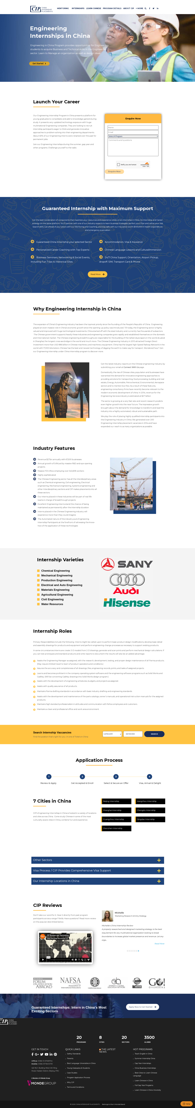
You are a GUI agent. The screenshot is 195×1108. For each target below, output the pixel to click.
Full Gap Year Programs (144, 1085)
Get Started (38, 63)
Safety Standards (73, 1054)
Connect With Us (131, 367)
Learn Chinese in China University (148, 1090)
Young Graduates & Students (78, 1068)
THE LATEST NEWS (107, 1050)
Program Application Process (78, 1078)
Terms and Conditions (75, 1087)
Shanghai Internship (112, 810)
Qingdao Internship (146, 819)
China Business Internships (145, 1068)
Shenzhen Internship (112, 828)
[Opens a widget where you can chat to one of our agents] (186, 1104)
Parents (70, 1058)
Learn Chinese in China (144, 1081)
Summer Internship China (145, 1058)
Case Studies (72, 1073)
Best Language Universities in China (81, 1063)
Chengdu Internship (146, 810)
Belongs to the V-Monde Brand (113, 1104)
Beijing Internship (111, 801)
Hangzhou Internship (147, 801)
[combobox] (112, 734)
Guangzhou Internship (113, 819)
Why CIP (70, 1082)
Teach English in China (143, 1054)
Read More (96, 274)
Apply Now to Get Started (140, 1007)
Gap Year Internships (143, 1063)
